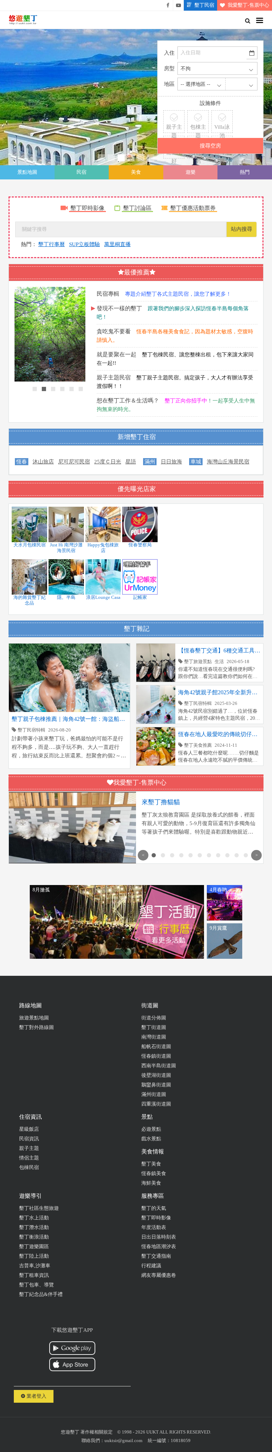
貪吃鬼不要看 (114, 331)
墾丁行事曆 (51, 244)
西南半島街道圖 (158, 1065)
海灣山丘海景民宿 (228, 461)
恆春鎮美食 (153, 1173)
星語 (130, 461)
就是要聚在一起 (116, 354)
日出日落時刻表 (158, 1237)
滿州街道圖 (153, 1094)
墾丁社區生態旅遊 (39, 1208)
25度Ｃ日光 (107, 461)
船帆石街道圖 (156, 1046)
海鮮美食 (151, 1183)
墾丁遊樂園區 (34, 1246)
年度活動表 (153, 1227)
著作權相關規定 (96, 1432)
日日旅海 (171, 461)
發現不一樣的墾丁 (119, 308)
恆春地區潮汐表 (158, 1246)
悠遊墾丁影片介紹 (178, 5)
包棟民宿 (29, 1167)
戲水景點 (151, 1138)
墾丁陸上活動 (34, 1256)
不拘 (186, 68)
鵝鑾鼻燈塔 (55, 97)
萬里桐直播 (117, 244)
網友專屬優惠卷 (158, 1275)
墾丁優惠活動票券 (193, 208)
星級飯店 (29, 1129)
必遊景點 (151, 1129)
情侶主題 (29, 1158)
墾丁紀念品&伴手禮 (41, 1294)
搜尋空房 (210, 146)
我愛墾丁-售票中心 (248, 5)
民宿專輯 (108, 294)
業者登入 (35, 1396)
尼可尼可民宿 (74, 461)
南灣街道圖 (153, 1037)
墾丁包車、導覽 (36, 1284)
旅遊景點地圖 (34, 1017)
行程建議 (151, 1265)
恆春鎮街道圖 (156, 1056)
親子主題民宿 (114, 377)
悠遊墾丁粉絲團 (168, 5)
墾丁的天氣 (153, 1208)
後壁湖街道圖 (156, 1075)
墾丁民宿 (204, 5)
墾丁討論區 (137, 208)
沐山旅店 (43, 461)
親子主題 (29, 1148)
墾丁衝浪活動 (34, 1237)
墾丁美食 (151, 1164)
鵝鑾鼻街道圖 (156, 1084)
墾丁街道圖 (153, 1027)
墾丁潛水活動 (34, 1227)
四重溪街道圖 (156, 1104)
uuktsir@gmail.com (123, 1440)
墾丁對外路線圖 (36, 1027)
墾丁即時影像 (87, 208)
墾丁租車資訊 (34, 1275)
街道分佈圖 (153, 1017)
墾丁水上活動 (34, 1217)
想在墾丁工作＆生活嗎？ (128, 400)
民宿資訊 (29, 1138)
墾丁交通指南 (156, 1256)
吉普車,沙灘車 (34, 1265)
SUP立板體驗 (84, 244)
